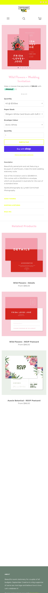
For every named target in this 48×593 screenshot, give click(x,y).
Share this (7, 212)
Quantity (8, 99)
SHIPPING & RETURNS (12, 205)
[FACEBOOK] (41, 2)
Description (8, 162)
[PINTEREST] (43, 2)
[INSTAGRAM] (46, 2)
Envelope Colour (11, 120)
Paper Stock (9, 109)
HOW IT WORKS (10, 199)
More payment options (24, 155)
